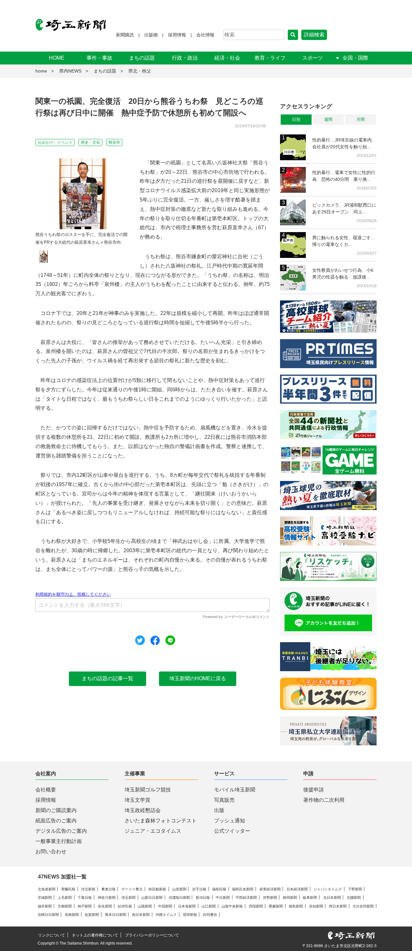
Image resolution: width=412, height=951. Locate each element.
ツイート (140, 640)
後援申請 (313, 789)
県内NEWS (70, 71)
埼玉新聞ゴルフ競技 (148, 789)
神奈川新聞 (107, 897)
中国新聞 (165, 906)
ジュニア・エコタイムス (153, 831)
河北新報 (88, 889)
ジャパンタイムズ (328, 889)
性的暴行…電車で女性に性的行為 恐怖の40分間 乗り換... (343, 176)
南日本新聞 (141, 915)
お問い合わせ (50, 851)
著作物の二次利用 (323, 800)
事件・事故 (99, 58)
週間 (328, 119)
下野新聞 (355, 889)
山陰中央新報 (232, 906)
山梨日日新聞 (152, 897)
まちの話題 (142, 58)
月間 (360, 119)
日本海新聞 (187, 906)
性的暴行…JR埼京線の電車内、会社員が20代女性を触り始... (344, 143)
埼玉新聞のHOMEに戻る (197, 678)
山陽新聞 (145, 906)
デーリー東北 (132, 889)
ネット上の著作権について (95, 935)
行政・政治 (185, 58)
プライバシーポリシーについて (152, 935)
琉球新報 (190, 915)
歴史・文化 (90, 142)
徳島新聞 (296, 906)
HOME (56, 58)
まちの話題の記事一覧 (107, 678)
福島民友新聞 (242, 889)
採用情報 (177, 35)
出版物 (151, 35)
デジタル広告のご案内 (61, 831)
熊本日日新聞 (115, 915)
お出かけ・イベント (55, 142)
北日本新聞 (332, 897)
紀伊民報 (125, 906)
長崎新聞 (72, 915)
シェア (155, 640)
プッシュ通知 (229, 820)
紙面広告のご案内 (56, 820)
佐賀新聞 (92, 915)
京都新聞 (65, 906)
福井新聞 (45, 906)
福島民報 (219, 889)
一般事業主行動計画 (58, 841)
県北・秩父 (139, 71)
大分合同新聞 (363, 906)
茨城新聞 (45, 897)
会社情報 (205, 35)
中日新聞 (223, 897)
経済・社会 (227, 58)
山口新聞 (208, 906)
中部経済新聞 (246, 897)
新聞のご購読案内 (56, 810)
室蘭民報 (68, 889)
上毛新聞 (65, 897)
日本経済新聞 (297, 889)
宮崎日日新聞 (48, 915)
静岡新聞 (290, 897)
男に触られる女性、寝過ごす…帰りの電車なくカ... (343, 241)
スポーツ (312, 58)
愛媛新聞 (276, 906)
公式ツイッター (232, 831)
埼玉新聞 (128, 897)
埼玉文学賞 (137, 800)
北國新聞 (354, 897)
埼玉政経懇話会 (143, 810)
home (41, 71)
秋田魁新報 (157, 889)
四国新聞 (256, 906)
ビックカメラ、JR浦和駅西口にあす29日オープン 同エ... (344, 208)
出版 (219, 810)
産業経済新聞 (270, 889)
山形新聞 (179, 889)
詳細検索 (314, 34)
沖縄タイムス (166, 915)
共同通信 (210, 915)
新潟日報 (203, 897)
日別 (296, 119)
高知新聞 (316, 906)
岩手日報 (199, 889)
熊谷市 (114, 142)
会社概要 (45, 789)
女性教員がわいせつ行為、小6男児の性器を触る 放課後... (342, 273)
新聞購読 (125, 35)
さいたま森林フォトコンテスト (161, 820)
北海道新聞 (46, 889)
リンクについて (51, 935)
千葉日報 (85, 897)
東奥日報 (108, 889)
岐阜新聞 (310, 897)
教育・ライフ (270, 58)
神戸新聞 (85, 906)
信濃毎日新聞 (179, 897)
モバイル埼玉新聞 (234, 789)
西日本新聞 (338, 906)
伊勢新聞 (270, 897)
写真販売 (224, 800)
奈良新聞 (105, 906)
